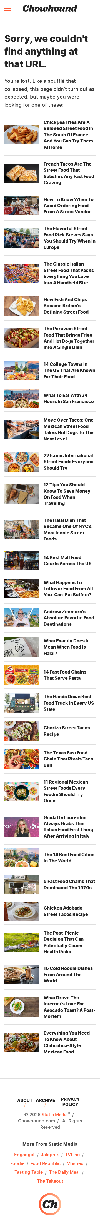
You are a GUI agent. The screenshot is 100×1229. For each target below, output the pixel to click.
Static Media (55, 1114)
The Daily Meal (64, 1172)
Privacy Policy (70, 1102)
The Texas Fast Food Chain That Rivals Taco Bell (68, 759)
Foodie (17, 1163)
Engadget (24, 1154)
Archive (45, 1100)
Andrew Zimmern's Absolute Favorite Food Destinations (69, 618)
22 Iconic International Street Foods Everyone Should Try (69, 462)
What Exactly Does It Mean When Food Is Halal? (66, 647)
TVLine (72, 1154)
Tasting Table (28, 1172)
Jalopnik (50, 1154)
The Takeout (50, 1181)
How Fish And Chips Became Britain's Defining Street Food (66, 306)
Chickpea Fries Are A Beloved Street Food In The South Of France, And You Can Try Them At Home (68, 134)
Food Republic (46, 1163)
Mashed (75, 1163)
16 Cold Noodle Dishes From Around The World (68, 974)
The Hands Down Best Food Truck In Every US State (69, 703)
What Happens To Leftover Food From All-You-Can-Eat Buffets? (69, 589)
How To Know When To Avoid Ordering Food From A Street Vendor (69, 206)
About (24, 1100)
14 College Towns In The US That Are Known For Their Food (69, 370)
